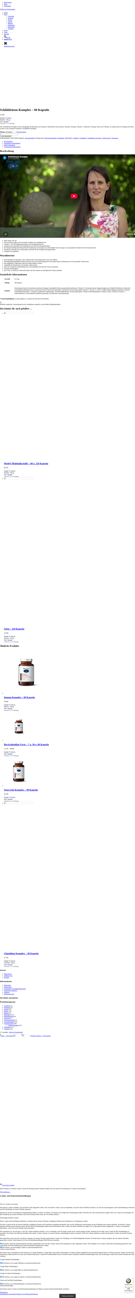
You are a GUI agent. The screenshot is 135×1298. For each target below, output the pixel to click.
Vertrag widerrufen (67, 1296)
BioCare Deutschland (16, 1032)
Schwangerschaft (9, 1020)
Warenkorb (7, 6)
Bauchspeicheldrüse (50, 138)
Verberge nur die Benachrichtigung (27, 1294)
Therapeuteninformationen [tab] (12, 147)
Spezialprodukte (30, 138)
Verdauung (114, 138)
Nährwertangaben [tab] (9, 145)
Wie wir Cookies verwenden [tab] (9, 1204)
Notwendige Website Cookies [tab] (9, 1218)
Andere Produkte (13, 1025)
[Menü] (132, 1278)
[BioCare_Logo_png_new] (7, 9)
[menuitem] (69, 2)
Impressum (7, 985)
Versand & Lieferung (10, 990)
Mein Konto (8, 2)
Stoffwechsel (107, 138)
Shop (5, 4)
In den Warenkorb (6, 136)
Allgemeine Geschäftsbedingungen (15, 989)
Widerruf (6, 992)
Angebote (7, 1006)
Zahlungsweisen (9, 994)
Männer (6, 1013)
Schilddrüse (83, 138)
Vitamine (7, 1029)
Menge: (2, 132)
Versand (5, 121)
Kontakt (6, 977)
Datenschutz (8, 987)
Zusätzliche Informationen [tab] (12, 143)
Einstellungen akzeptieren (8, 1294)
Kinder (6, 1011)
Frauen (6, 1009)
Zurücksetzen (22, 132)
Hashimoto (61, 138)
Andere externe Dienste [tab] (7, 1249)
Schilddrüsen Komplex (94, 138)
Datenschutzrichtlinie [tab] (6, 1285)
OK (1, 1192)
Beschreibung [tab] (8, 141)
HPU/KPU (68, 138)
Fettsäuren (7, 1007)
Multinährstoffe (9, 1016)
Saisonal (6, 1018)
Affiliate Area (8, 976)
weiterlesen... (6, 1192)
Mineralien (7, 1015)
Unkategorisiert (9, 1023)
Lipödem (76, 138)
